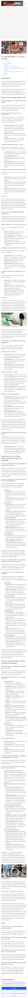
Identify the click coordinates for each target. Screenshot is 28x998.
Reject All (14, 995)
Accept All (14, 988)
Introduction (6, 65)
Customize (14, 991)
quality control (12, 860)
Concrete (4, 61)
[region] (14, 988)
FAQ (5, 74)
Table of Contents (7, 63)
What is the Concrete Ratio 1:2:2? (11, 66)
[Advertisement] (14, 21)
